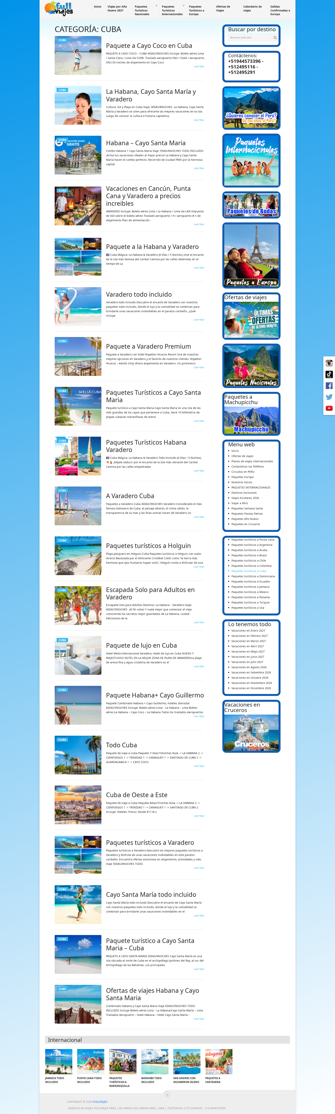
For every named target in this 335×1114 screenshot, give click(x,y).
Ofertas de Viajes (223, 8)
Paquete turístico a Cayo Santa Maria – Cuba (150, 944)
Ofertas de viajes (242, 456)
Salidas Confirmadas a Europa (280, 10)
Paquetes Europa (242, 477)
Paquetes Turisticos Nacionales (142, 10)
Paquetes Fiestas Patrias (247, 513)
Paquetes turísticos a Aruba (249, 550)
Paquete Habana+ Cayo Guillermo (155, 695)
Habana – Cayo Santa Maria (146, 143)
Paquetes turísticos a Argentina (251, 545)
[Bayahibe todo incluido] (154, 1061)
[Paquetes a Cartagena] (218, 1061)
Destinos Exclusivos (244, 492)
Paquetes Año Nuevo (244, 519)
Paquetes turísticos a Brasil (249, 555)
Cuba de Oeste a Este (137, 795)
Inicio (97, 6)
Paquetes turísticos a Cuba (248, 571)
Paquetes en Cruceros (245, 524)
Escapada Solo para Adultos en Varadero (150, 593)
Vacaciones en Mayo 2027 (248, 651)
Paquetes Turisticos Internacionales (172, 10)
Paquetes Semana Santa (247, 508)
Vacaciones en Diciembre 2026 (251, 688)
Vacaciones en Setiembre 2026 (251, 672)
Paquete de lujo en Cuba (141, 645)
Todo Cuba (121, 745)
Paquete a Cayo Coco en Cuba (149, 45)
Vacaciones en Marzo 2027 (248, 641)
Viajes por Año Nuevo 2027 (117, 8)
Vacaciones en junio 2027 (247, 657)
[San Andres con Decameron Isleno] (186, 1061)
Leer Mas (199, 66)
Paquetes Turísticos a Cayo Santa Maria (153, 396)
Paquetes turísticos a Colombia (251, 566)
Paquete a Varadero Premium (148, 346)
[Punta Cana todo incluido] (90, 1061)
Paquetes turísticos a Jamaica (250, 587)
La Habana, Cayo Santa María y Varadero (151, 95)
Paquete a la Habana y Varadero (152, 246)
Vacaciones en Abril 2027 (247, 646)
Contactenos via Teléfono (247, 466)
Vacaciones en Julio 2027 (247, 662)
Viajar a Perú (239, 503)
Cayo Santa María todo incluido (151, 894)
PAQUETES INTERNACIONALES (251, 487)
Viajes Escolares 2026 (245, 498)
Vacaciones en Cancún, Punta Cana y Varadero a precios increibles (148, 196)
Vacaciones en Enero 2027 (248, 630)
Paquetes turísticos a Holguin (148, 545)
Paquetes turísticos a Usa (247, 607)
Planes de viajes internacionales (252, 461)
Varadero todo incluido (139, 294)
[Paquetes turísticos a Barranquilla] (122, 1061)
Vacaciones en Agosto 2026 (249, 667)
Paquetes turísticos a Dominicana (253, 576)
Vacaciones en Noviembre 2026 (251, 683)
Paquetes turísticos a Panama (250, 597)
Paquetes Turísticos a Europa (196, 10)
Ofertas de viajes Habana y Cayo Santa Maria (152, 994)
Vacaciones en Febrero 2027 (249, 636)
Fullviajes (100, 1102)
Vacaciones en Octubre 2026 (249, 677)
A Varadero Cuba (130, 496)
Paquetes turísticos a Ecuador (250, 581)
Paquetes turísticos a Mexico (250, 592)
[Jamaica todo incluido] (58, 1061)
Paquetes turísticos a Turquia (250, 602)
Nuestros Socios (241, 482)
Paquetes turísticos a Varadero (150, 842)
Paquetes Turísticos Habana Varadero (146, 446)
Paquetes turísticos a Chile (248, 560)
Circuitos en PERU (243, 472)
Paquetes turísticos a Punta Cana (252, 539)
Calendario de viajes (252, 8)
